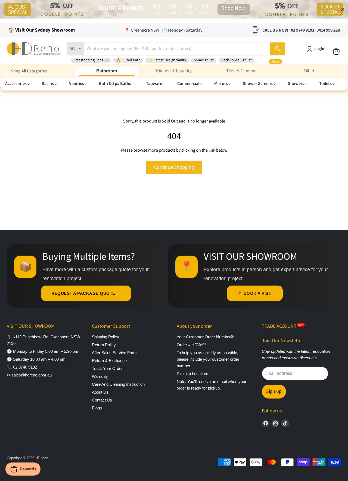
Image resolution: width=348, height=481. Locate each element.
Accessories (16, 84)
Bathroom (106, 71)
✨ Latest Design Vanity (167, 60)
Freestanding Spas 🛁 (90, 60)
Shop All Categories (29, 71)
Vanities (77, 84)
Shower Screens (258, 84)
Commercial (188, 84)
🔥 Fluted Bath (128, 60)
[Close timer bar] (342, 9)
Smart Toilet (204, 60)
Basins (48, 84)
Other (309, 71)
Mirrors (221, 84)
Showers (296, 84)
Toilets (326, 84)
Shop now (234, 9)
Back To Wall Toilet (236, 60)
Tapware (154, 84)
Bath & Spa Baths (115, 84)
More (275, 61)
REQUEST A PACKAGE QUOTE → (86, 293)
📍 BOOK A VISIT (254, 293)
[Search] (277, 48)
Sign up (274, 391)
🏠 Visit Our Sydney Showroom (41, 30)
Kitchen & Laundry (174, 71)
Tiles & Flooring (241, 71)
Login (319, 49)
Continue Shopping (174, 167)
